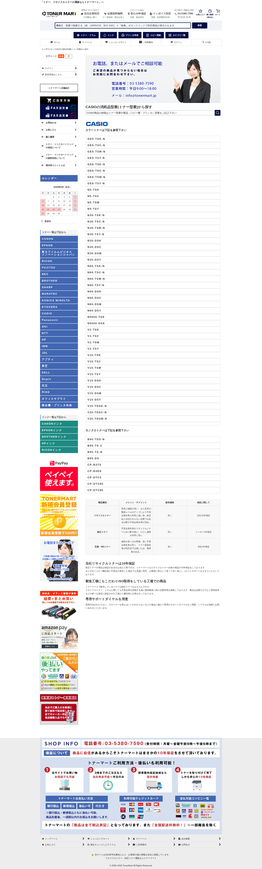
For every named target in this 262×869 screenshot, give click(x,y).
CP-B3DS (94, 471)
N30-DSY (94, 259)
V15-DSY (94, 399)
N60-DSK (94, 291)
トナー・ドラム (88, 35)
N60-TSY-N (95, 285)
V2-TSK (93, 329)
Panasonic (50, 319)
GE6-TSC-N (96, 170)
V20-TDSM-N (97, 418)
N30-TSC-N (96, 221)
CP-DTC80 (95, 483)
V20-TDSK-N (97, 405)
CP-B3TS (94, 464)
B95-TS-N (94, 452)
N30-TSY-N (95, 234)
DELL (46, 372)
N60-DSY (94, 310)
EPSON (47, 245)
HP (44, 339)
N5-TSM (93, 202)
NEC (45, 274)
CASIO (47, 313)
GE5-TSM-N (96, 151)
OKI (45, 326)
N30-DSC (94, 246)
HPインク (48, 443)
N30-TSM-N (96, 227)
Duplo (46, 379)
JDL (45, 352)
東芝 (45, 365)
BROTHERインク (54, 436)
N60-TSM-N (96, 278)
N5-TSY (93, 208)
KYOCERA (50, 306)
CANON (47, 238)
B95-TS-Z (94, 445)
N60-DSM (94, 304)
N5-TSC (93, 196)
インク (110, 35)
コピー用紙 (155, 35)
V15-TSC (94, 361)
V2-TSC (93, 336)
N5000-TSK (96, 316)
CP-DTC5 (94, 477)
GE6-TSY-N (96, 183)
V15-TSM (94, 367)
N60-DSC (94, 297)
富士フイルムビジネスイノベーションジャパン (58, 253)
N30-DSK (94, 240)
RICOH (47, 261)
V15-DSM (94, 393)
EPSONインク (52, 430)
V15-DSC (94, 386)
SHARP (47, 287)
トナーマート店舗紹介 (59, 88)
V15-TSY (94, 374)
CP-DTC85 (95, 490)
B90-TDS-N (96, 439)
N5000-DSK (96, 323)
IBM (45, 346)
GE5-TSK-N (96, 138)
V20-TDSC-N (97, 412)
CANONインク (52, 423)
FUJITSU (48, 267)
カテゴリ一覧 (179, 35)
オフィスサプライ (54, 398)
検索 (200, 25)
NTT (45, 333)
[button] (207, 42)
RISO (46, 392)
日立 (45, 385)
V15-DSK (94, 380)
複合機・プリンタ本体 (57, 405)
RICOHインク (51, 449)
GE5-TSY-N (96, 157)
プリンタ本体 (132, 35)
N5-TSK (93, 189)
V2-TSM (93, 342)
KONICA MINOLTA (56, 300)
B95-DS (93, 458)
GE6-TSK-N (96, 164)
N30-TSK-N (96, 215)
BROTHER (49, 280)
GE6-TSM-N (96, 177)
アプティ (48, 359)
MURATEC (49, 293)
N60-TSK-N (96, 266)
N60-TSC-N (96, 272)
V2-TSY (93, 348)
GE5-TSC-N (96, 145)
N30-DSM (94, 253)
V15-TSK (94, 355)
